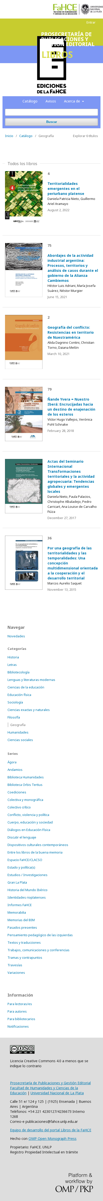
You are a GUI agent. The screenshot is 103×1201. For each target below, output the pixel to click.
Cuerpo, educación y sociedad (30, 822)
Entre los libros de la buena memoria (35, 852)
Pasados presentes (22, 927)
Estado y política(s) (21, 867)
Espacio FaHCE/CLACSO (25, 860)
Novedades (16, 636)
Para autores (17, 1011)
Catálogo (30, 101)
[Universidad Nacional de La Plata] (92, 9)
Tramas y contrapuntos (25, 957)
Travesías (15, 965)
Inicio (9, 136)
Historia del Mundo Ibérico (28, 890)
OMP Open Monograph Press (52, 1138)
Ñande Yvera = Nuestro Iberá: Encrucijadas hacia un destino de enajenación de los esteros (71, 407)
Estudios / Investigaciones (28, 875)
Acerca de (72, 101)
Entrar (91, 22)
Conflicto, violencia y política (28, 814)
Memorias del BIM (21, 920)
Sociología (15, 702)
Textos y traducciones (24, 942)
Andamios (15, 769)
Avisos (51, 101)
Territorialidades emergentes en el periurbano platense (66, 188)
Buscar (51, 122)
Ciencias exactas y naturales (29, 709)
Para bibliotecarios (21, 1019)
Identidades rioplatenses (27, 897)
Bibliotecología (19, 672)
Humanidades (18, 732)
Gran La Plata (17, 882)
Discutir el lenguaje (22, 837)
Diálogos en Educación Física (29, 829)
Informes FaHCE (20, 905)
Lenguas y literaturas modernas (31, 679)
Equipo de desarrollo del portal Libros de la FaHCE (50, 1130)
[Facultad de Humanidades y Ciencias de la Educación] (65, 9)
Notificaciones (18, 1026)
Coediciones (17, 792)
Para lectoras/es (20, 1004)
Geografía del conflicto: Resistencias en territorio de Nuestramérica (71, 332)
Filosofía (14, 717)
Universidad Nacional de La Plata (57, 1093)
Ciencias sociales (20, 740)
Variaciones (16, 972)
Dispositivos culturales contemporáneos (38, 845)
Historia (13, 657)
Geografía (18, 725)
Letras (12, 664)
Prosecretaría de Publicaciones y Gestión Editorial (50, 1082)
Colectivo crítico (19, 807)
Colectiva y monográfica (25, 799)
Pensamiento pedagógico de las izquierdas (40, 935)
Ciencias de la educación (26, 687)
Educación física (19, 694)
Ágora (12, 762)
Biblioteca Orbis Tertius (25, 784)
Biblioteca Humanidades (26, 777)
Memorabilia (17, 912)
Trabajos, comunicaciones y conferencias (39, 950)
